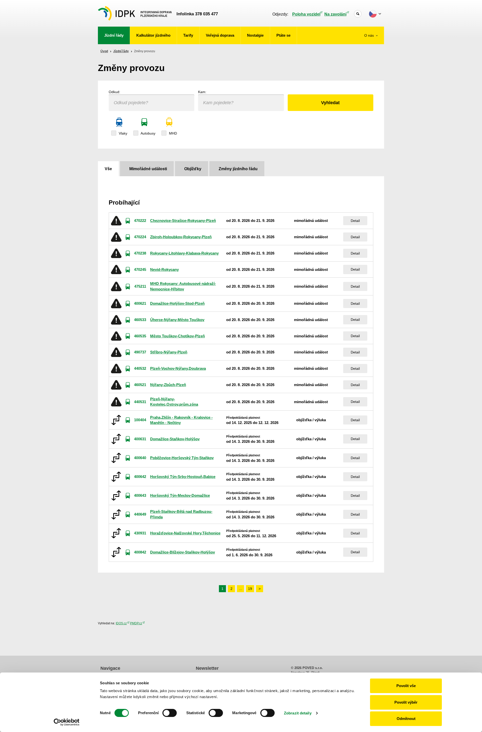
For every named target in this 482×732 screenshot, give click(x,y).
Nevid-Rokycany (164, 269)
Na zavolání (335, 14)
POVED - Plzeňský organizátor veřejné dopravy (135, 13)
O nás (369, 35)
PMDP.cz (136, 623)
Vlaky (122, 133)
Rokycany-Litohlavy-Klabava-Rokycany (184, 253)
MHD (172, 133)
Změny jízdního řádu (238, 169)
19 (250, 589)
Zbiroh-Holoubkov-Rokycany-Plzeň (181, 237)
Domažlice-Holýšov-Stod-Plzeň (177, 303)
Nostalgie (255, 35)
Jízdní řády (114, 35)
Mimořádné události (148, 169)
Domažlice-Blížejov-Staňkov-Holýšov (182, 552)
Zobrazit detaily (298, 713)
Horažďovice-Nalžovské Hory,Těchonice (185, 533)
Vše (108, 169)
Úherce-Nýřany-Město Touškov (177, 320)
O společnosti (366, 51)
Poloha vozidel (306, 14)
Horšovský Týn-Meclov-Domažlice (180, 495)
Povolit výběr (405, 702)
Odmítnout (406, 718)
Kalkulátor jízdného (153, 35)
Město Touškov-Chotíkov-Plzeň (177, 336)
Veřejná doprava (220, 35)
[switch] (169, 713)
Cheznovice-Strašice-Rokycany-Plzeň (183, 220)
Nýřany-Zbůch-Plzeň (168, 385)
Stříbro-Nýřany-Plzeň (168, 352)
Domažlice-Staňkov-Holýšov (175, 439)
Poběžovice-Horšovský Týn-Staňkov (182, 458)
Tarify (188, 35)
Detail (355, 221)
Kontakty (370, 64)
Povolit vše (406, 686)
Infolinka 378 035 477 (197, 14)
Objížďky (192, 169)
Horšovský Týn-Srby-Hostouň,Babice (182, 476)
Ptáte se (283, 35)
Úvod (104, 51)
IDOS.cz (121, 623)
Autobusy (147, 133)
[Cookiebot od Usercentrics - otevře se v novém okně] (67, 722)
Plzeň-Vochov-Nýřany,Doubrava (178, 368)
